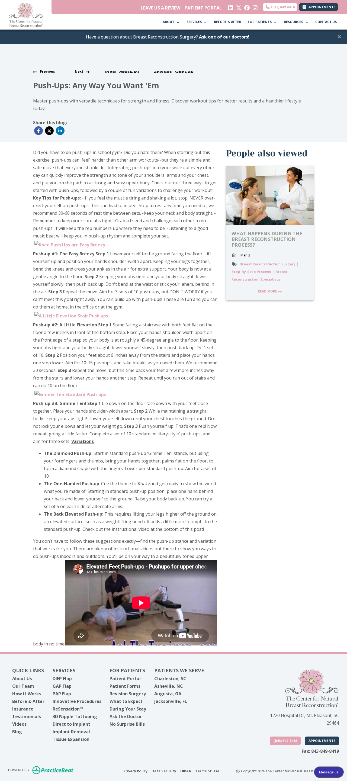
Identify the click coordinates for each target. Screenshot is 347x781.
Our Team (23, 686)
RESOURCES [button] (294, 22)
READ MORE (268, 291)
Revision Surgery (128, 694)
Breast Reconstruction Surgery (267, 264)
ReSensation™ (68, 709)
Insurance (22, 709)
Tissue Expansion (71, 739)
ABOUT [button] (169, 22)
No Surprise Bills (127, 724)
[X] (238, 6)
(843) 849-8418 (282, 7)
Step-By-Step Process (251, 271)
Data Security (164, 770)
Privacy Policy (135, 770)
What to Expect (126, 701)
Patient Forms (125, 686)
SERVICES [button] (195, 22)
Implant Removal (71, 732)
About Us (22, 679)
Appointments (322, 740)
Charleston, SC (170, 679)
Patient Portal (125, 679)
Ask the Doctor (126, 716)
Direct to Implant (71, 724)
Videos (19, 724)
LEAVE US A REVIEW (160, 8)
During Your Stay (128, 709)
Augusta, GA (167, 694)
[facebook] (246, 6)
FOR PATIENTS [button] (260, 22)
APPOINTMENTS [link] (321, 7)
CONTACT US (326, 22)
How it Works (26, 694)
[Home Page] (26, 14)
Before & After (28, 701)
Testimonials (26, 716)
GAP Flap (62, 686)
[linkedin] (229, 6)
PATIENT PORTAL (203, 8)
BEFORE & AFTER (227, 22)
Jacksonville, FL (170, 701)
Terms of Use (207, 770)
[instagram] (254, 6)
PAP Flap (62, 694)
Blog (17, 732)
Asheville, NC (168, 686)
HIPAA (185, 770)
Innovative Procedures (77, 701)
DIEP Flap (62, 679)
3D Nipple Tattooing (75, 716)
